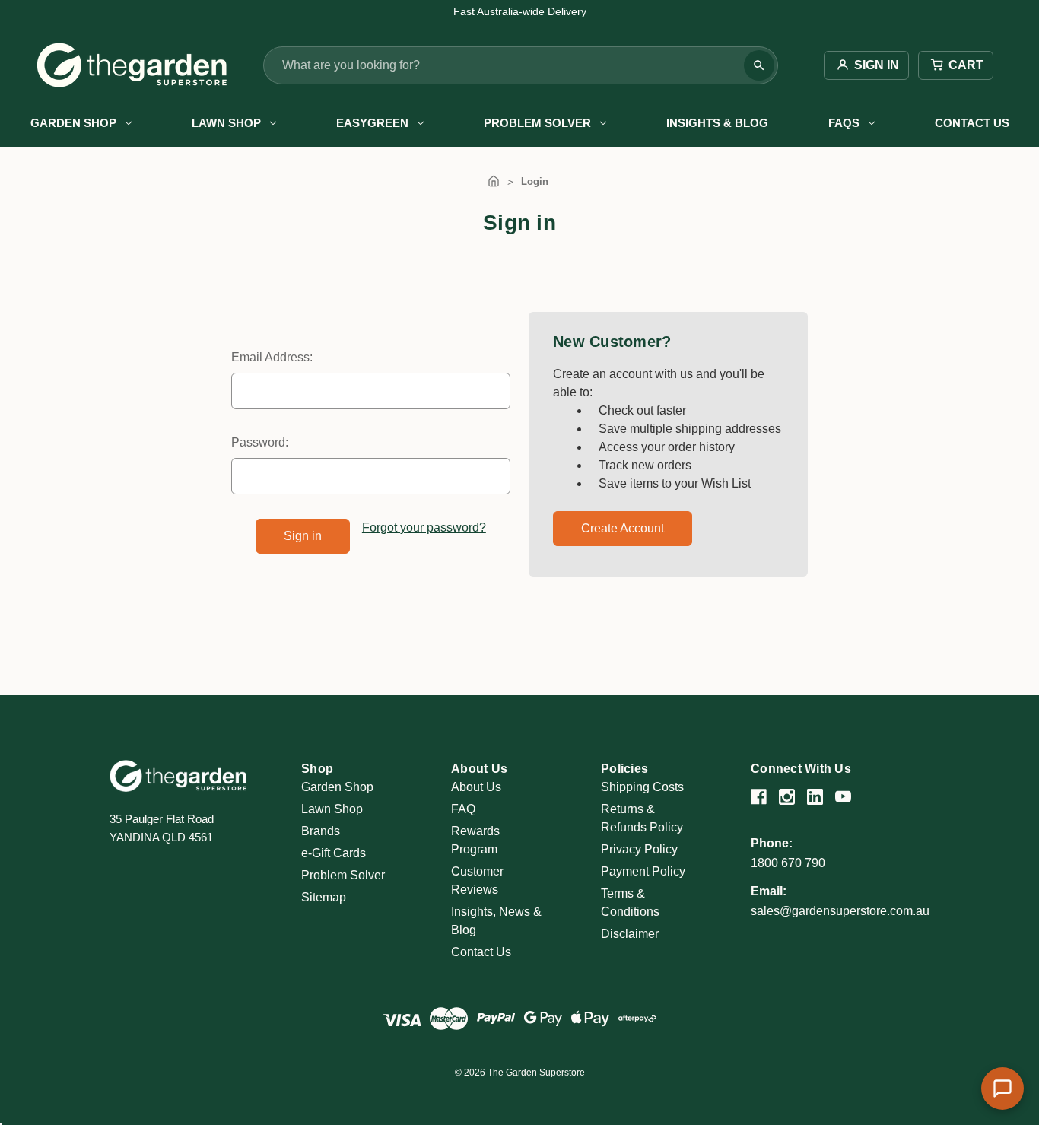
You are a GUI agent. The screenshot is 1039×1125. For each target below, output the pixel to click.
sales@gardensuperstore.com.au (840, 910)
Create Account (622, 528)
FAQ (463, 808)
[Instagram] (787, 797)
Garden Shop (73, 122)
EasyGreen (372, 122)
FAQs (843, 122)
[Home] (494, 181)
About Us (476, 786)
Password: (259, 442)
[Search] (759, 65)
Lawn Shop (226, 122)
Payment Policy (643, 871)
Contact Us (972, 122)
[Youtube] (843, 797)
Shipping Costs (642, 786)
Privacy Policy (639, 849)
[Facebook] (759, 797)
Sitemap (323, 897)
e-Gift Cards (333, 853)
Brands (320, 831)
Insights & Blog (717, 122)
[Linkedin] (815, 797)
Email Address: (272, 357)
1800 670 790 (788, 862)
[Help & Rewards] (1002, 1088)
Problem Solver (537, 122)
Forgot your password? (424, 527)
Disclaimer (630, 933)
